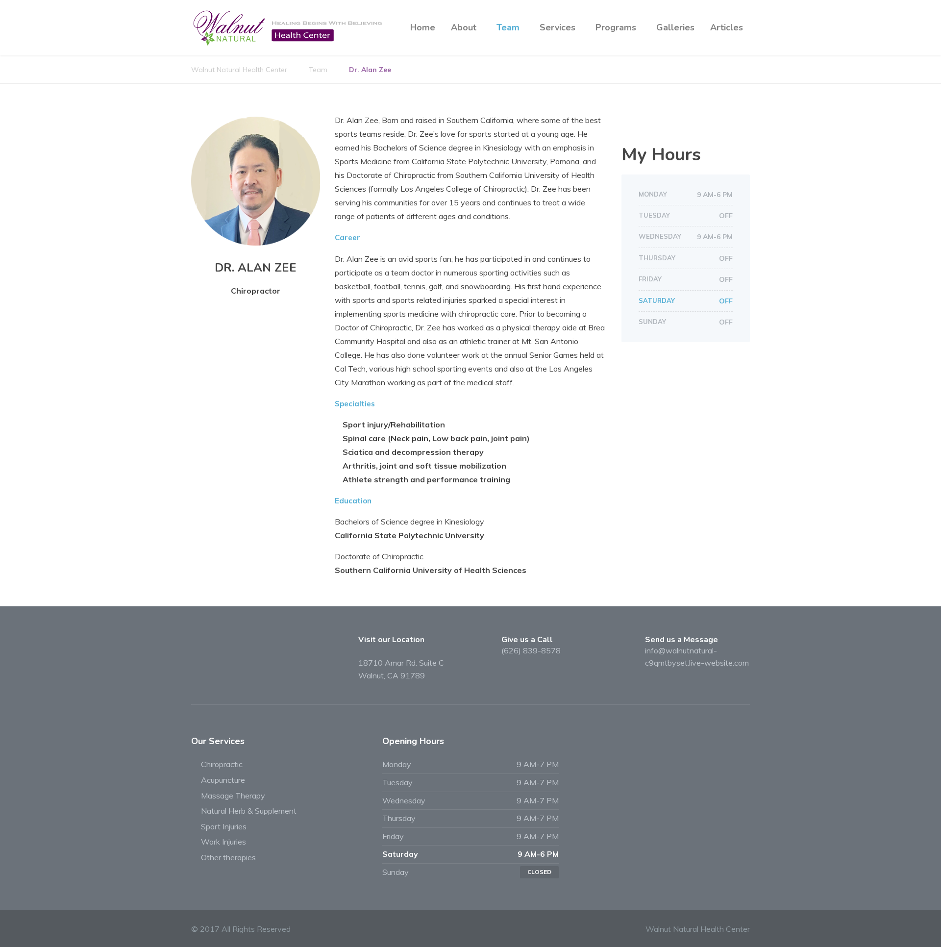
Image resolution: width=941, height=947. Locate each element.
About (463, 27)
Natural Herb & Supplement (249, 811)
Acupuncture (223, 780)
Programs (615, 27)
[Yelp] (648, 123)
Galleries (675, 27)
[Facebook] (630, 123)
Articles (726, 27)
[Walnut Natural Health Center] (289, 27)
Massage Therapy (233, 795)
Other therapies (228, 857)
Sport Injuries (224, 826)
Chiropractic (222, 764)
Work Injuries (223, 842)
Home (422, 27)
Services (557, 27)
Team (508, 27)
